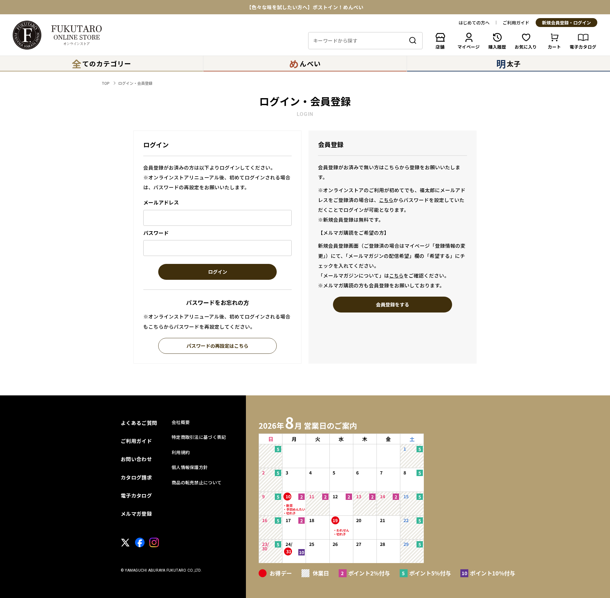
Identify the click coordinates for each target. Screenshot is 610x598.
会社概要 (181, 422)
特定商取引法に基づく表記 (199, 437)
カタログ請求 (136, 477)
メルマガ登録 (136, 513)
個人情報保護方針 (190, 467)
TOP (106, 83)
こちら (386, 200)
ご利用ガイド (516, 22)
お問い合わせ (136, 459)
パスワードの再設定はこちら (217, 346)
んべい (305, 64)
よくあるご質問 (139, 423)
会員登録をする (392, 305)
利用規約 (181, 452)
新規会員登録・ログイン (566, 22)
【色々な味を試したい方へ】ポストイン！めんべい (305, 7)
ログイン (217, 272)
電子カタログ (136, 495)
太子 (508, 64)
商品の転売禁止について (196, 482)
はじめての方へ (474, 22)
